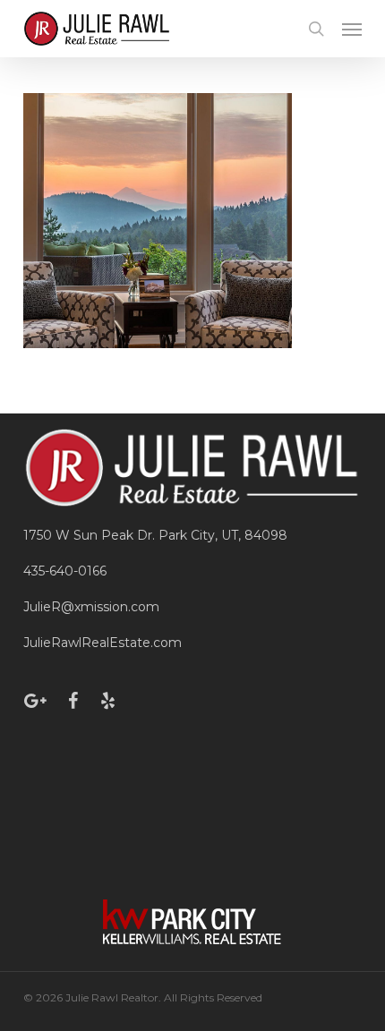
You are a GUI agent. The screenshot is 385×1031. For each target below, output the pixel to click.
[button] (352, 29)
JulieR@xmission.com (91, 607)
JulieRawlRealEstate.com (102, 643)
